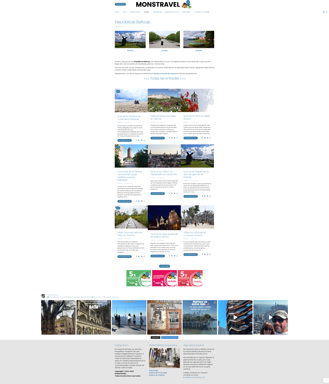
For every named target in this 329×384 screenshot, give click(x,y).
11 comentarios (128, 122)
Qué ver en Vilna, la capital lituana (196, 117)
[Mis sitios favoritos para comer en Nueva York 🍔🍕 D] (235, 317)
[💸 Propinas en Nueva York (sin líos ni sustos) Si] (200, 317)
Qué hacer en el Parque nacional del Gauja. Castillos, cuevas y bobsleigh (129, 175)
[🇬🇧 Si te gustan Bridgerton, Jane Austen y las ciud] (58, 317)
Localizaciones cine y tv (172, 12)
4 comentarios (160, 177)
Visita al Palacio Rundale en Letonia (162, 117)
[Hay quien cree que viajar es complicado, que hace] (129, 317)
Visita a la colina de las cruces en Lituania (194, 234)
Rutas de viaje (157, 12)
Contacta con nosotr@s (202, 12)
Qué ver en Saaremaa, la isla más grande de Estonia (196, 174)
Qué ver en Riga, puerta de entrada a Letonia (164, 235)
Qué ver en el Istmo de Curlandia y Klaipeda (129, 117)
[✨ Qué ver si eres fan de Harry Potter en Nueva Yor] (164, 317)
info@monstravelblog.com (195, 377)
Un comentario (194, 180)
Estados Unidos (135, 12)
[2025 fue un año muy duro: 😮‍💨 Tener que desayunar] (270, 317)
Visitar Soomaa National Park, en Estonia (129, 234)
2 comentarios (160, 240)
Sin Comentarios (161, 122)
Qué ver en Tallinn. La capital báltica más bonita (163, 173)
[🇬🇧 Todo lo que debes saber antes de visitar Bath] (94, 317)
